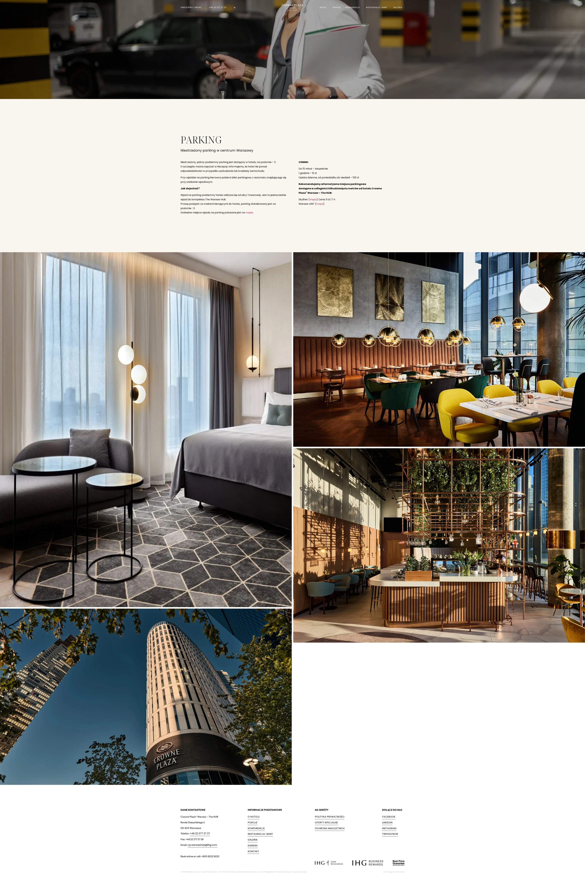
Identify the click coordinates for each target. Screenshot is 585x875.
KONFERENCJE (256, 828)
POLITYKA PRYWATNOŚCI (329, 816)
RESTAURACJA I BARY (260, 834)
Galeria (397, 7)
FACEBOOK (388, 816)
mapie (249, 212)
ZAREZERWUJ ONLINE (191, 7)
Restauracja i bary (376, 7)
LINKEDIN (387, 822)
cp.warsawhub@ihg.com (202, 845)
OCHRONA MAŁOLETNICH (329, 828)
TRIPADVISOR (390, 834)
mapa (313, 199)
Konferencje (352, 7)
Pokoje (337, 7)
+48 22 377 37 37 (218, 7)
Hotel (323, 7)
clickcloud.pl (399, 872)
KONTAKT (253, 851)
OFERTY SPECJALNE (326, 822)
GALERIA (253, 839)
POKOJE (252, 822)
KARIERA (253, 845)
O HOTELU (254, 816)
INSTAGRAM (389, 828)
